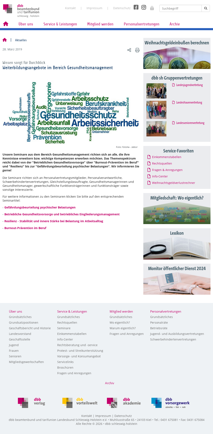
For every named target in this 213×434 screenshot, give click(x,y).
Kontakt (70, 8)
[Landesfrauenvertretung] (160, 110)
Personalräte (159, 322)
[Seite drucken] (137, 49)
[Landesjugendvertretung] (160, 91)
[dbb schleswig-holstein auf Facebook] (134, 7)
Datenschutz (122, 8)
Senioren (15, 356)
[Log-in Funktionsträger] (150, 7)
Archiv (175, 24)
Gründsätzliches (20, 317)
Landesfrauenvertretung (189, 102)
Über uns (26, 24)
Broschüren (65, 367)
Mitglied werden (100, 24)
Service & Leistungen (60, 24)
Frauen (14, 351)
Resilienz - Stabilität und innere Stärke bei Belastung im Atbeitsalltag (53, 221)
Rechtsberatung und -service (77, 345)
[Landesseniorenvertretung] (160, 129)
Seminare (64, 328)
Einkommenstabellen (72, 334)
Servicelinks (65, 362)
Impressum (94, 8)
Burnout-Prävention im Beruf (25, 228)
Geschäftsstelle (19, 339)
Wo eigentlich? (120, 322)
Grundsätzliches (68, 317)
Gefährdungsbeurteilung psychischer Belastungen (40, 207)
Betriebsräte (158, 328)
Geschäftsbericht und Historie (30, 328)
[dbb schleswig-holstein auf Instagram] (142, 7)
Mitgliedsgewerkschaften (26, 362)
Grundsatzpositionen (23, 322)
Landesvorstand (20, 334)
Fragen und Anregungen (74, 373)
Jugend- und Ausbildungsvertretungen (177, 334)
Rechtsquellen (67, 322)
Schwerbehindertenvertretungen (173, 339)
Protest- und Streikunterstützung (80, 351)
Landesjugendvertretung (189, 85)
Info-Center (65, 339)
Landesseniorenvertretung (190, 123)
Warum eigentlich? (123, 328)
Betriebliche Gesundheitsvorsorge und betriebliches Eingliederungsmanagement (62, 214)
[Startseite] (4, 40)
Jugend (14, 345)
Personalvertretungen (141, 24)
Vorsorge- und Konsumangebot (79, 356)
